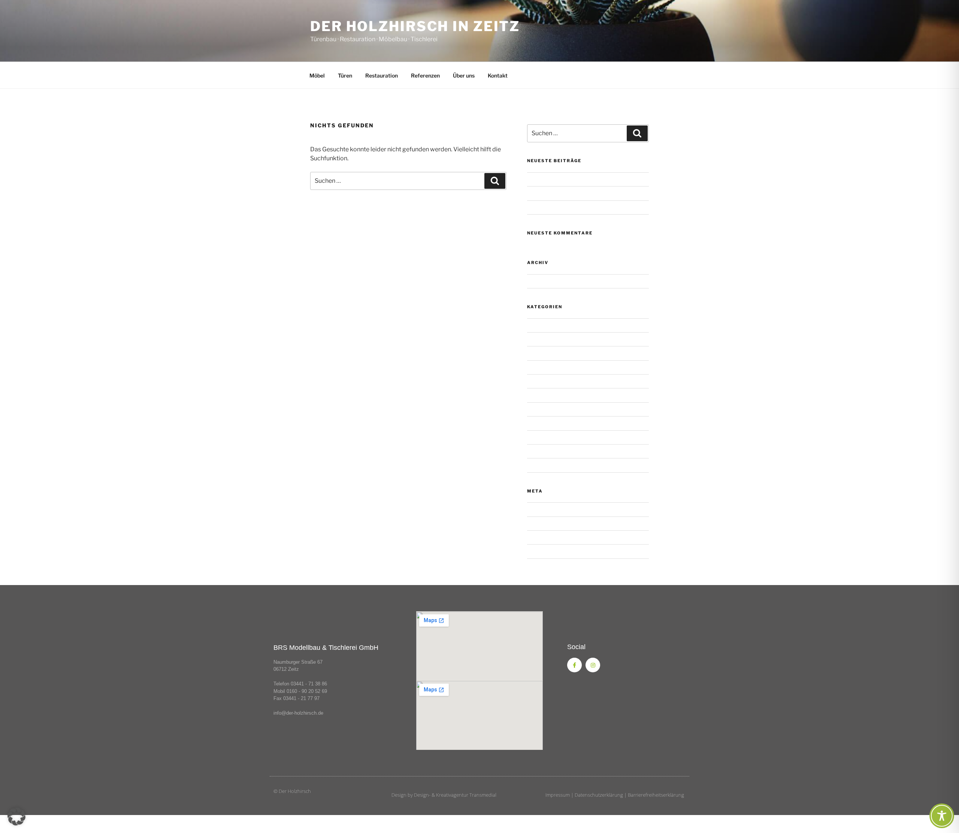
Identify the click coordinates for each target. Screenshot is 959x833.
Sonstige (537, 179)
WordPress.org (545, 551)
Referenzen (425, 75)
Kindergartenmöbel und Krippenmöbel (572, 207)
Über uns (464, 75)
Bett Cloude (541, 353)
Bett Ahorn (540, 339)
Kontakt (498, 75)
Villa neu (537, 451)
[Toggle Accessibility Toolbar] (941, 815)
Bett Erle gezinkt (547, 381)
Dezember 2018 (546, 281)
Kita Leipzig (541, 409)
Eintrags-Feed (543, 523)
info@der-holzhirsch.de (298, 713)
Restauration (381, 75)
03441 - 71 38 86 (309, 684)
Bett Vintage (542, 395)
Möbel (317, 75)
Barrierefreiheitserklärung (656, 794)
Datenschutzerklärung (599, 794)
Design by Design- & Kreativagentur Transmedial (443, 794)
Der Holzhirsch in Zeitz (415, 26)
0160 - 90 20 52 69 (307, 691)
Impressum (557, 794)
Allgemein (539, 325)
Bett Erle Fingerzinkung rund (561, 367)
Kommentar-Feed (548, 537)
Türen (345, 75)
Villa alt (535, 437)
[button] (16, 816)
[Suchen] (494, 181)
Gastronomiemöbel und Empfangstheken (576, 193)
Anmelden (539, 509)
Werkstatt (539, 465)
